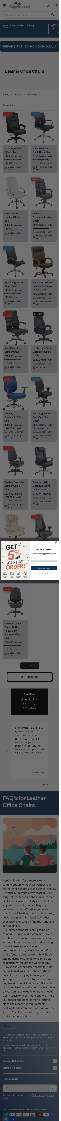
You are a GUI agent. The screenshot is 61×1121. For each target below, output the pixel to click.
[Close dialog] (56, 542)
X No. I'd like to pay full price (44, 573)
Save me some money (44, 568)
